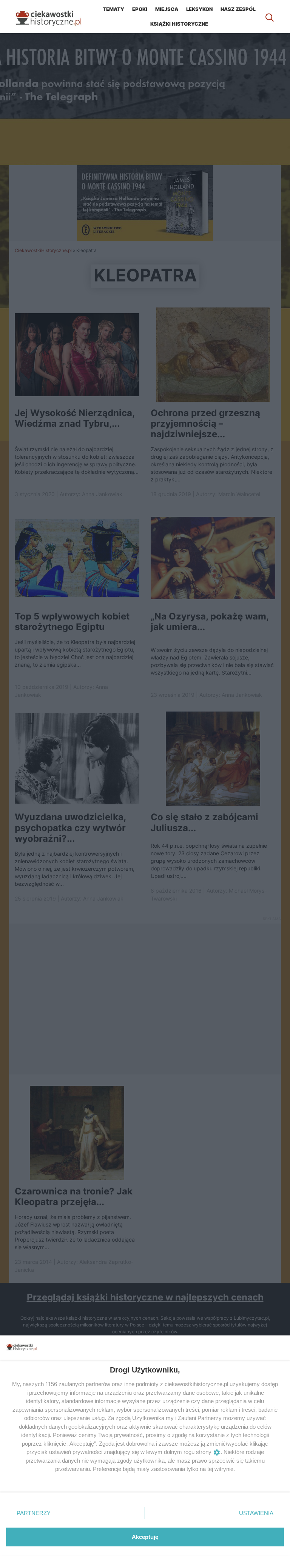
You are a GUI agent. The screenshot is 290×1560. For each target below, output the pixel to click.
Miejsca (166, 9)
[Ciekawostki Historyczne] (54, 16)
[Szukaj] (269, 16)
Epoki (139, 9)
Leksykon (199, 9)
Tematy (113, 9)
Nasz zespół (238, 9)
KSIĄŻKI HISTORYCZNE (179, 24)
